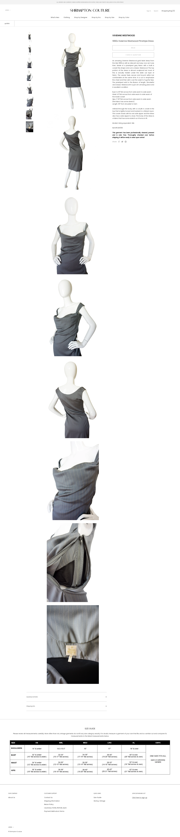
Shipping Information (52, 801)
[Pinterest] (126, 142)
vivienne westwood (123, 35)
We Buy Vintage (99, 801)
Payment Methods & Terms (54, 811)
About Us (11, 797)
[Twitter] (122, 142)
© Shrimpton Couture (15, 831)
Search (156, 11)
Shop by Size (109, 17)
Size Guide (97, 797)
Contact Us (48, 797)
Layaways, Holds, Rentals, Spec (55, 808)
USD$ (7, 10)
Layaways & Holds (32, 697)
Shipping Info (30, 706)
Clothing (67, 17)
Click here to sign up (139, 798)
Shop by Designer (80, 17)
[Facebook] (119, 142)
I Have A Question (133, 55)
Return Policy (49, 804)
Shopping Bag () (168, 11)
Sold (133, 48)
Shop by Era (96, 17)
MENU (8, 23)
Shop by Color (124, 17)
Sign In (149, 11)
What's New (55, 17)
